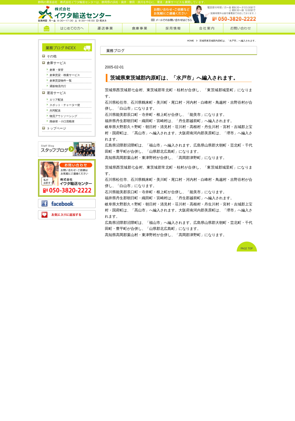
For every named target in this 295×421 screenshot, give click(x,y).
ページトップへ (247, 246)
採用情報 (173, 29)
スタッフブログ (67, 149)
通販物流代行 (58, 86)
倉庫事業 (139, 29)
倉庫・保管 (56, 69)
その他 (51, 56)
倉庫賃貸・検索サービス (65, 75)
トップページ (46, 29)
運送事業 (105, 29)
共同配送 (55, 110)
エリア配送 (56, 99)
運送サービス (56, 93)
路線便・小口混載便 (62, 121)
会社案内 (206, 29)
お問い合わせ (240, 29)
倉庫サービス (56, 63)
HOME (190, 40)
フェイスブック (67, 203)
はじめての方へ (71, 29)
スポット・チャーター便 (65, 105)
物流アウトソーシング (63, 116)
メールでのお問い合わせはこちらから (167, 14)
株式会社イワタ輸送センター (75, 14)
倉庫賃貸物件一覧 (61, 80)
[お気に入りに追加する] (67, 214)
